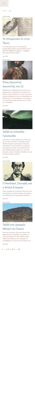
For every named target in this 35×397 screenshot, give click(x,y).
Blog (10, 11)
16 (19, 249)
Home (4, 11)
